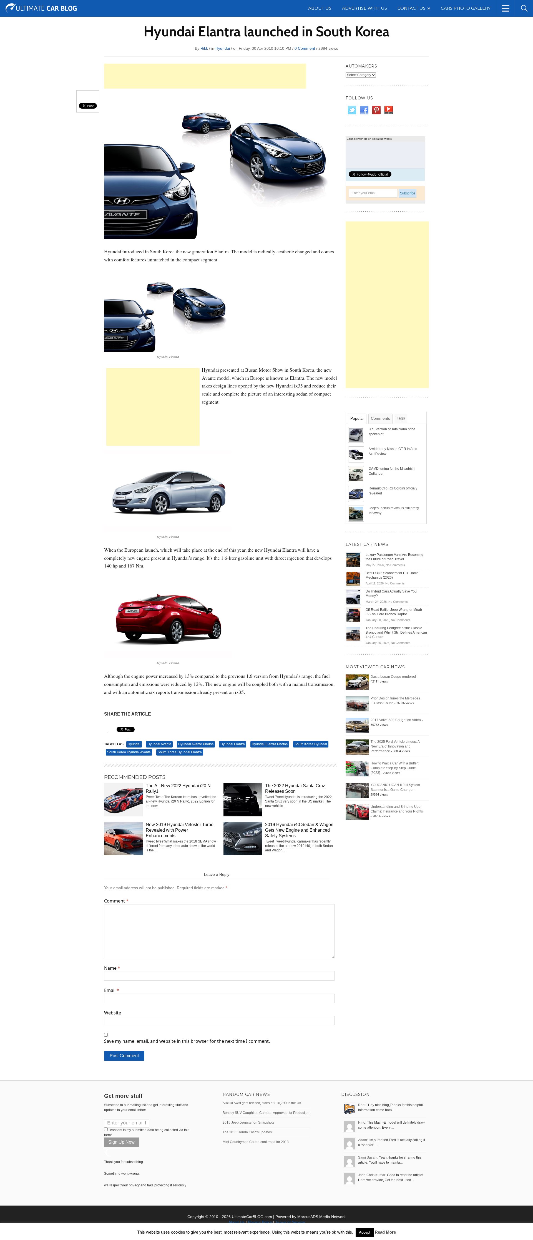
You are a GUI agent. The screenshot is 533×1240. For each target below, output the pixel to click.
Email (111, 990)
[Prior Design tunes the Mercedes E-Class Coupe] (357, 704)
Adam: (363, 1140)
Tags (401, 418)
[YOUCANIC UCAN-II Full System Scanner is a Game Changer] (357, 790)
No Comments (395, 565)
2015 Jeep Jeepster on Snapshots (248, 1122)
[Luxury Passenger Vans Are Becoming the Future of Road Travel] (353, 560)
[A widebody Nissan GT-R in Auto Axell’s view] (356, 454)
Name (112, 968)
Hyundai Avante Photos (195, 744)
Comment (116, 901)
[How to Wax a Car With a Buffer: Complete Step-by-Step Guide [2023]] (357, 769)
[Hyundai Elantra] (168, 310)
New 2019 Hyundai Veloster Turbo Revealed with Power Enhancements (179, 830)
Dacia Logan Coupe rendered (393, 677)
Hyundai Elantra (232, 744)
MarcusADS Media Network (321, 1216)
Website (112, 1013)
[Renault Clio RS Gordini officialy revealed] (356, 494)
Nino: (362, 1122)
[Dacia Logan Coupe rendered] (357, 682)
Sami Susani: (368, 1157)
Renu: (362, 1105)
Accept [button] (364, 1232)
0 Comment (305, 48)
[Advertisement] (205, 76)
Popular (357, 418)
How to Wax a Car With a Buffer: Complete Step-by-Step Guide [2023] (395, 768)
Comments (380, 418)
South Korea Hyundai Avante (129, 752)
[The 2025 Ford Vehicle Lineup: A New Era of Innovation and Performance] (357, 747)
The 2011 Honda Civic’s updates (247, 1132)
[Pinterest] (376, 110)
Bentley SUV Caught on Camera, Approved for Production (266, 1113)
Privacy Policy (260, 1222)
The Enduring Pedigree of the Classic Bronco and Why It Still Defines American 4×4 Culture (396, 632)
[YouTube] (388, 110)
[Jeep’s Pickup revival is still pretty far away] (356, 513)
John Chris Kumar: (372, 1175)
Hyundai (222, 48)
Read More (385, 1232)
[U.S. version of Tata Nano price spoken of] (356, 434)
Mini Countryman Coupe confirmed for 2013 (256, 1142)
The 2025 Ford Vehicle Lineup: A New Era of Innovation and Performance (395, 746)
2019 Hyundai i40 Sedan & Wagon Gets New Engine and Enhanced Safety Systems (299, 830)
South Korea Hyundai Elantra (180, 752)
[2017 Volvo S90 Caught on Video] (357, 725)
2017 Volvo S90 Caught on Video (396, 720)
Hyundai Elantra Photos (270, 744)
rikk (204, 48)
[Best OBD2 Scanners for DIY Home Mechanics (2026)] (353, 578)
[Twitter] (351, 110)
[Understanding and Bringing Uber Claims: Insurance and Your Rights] (357, 812)
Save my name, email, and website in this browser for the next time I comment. (187, 1041)
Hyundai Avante (159, 744)
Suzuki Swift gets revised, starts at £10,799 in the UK (262, 1103)
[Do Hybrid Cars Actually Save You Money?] (353, 597)
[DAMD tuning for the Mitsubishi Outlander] (356, 474)
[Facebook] (363, 110)
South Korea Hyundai (311, 744)
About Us (236, 1222)
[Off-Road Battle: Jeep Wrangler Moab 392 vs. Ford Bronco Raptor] (353, 615)
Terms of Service (290, 1222)
